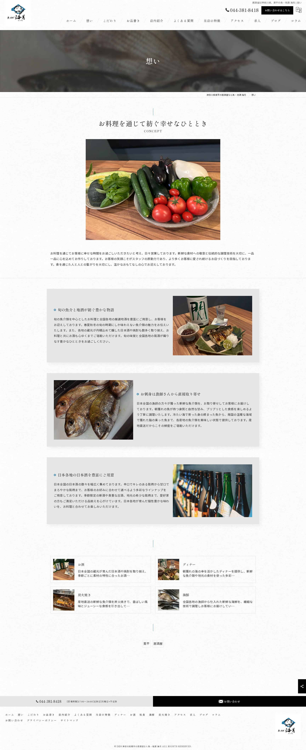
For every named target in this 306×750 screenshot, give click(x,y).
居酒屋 (158, 643)
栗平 (146, 643)
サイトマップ (70, 720)
